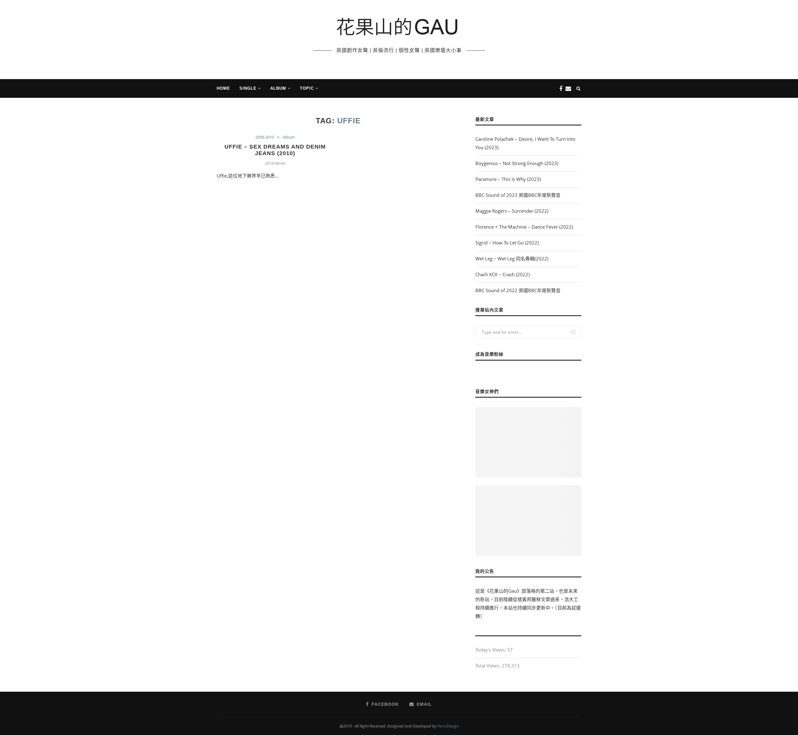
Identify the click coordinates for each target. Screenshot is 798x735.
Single (248, 88)
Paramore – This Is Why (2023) (508, 179)
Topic (307, 88)
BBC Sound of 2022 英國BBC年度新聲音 (517, 290)
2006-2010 (264, 137)
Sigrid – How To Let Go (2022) (507, 242)
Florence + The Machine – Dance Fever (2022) (524, 227)
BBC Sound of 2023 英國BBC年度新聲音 (517, 195)
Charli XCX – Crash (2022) (502, 274)
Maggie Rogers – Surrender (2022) (511, 211)
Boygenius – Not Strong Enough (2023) (516, 163)
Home (223, 88)
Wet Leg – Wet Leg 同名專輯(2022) (511, 258)
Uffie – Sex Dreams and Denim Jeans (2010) (275, 150)
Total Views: (488, 665)
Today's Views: (491, 650)
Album (278, 88)
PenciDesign (448, 726)
